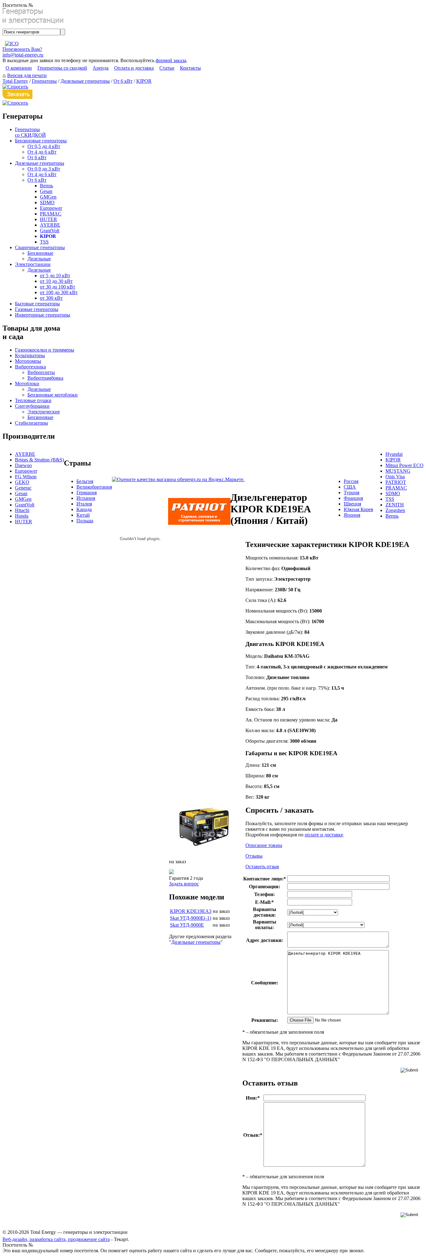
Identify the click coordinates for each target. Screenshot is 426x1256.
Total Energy (15, 81)
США (350, 487)
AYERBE (50, 225)
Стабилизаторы (31, 423)
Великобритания (94, 487)
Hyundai (394, 454)
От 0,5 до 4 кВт (43, 146)
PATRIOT (395, 482)
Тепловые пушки (33, 400)
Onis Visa (395, 476)
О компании (19, 68)
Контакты (190, 68)
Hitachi (22, 510)
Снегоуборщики (32, 406)
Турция (351, 492)
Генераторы (44, 81)
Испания (85, 498)
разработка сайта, (49, 1239)
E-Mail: (264, 902)
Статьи (166, 68)
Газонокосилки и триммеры (44, 349)
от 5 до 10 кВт (55, 275)
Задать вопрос (184, 883)
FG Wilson (25, 476)
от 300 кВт (51, 298)
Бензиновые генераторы (41, 140)
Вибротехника (30, 366)
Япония (352, 515)
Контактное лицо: (264, 878)
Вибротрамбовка (45, 378)
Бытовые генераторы (37, 303)
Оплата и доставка (134, 68)
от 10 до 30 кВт (56, 281)
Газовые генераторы (36, 309)
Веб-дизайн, (16, 1239)
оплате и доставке (324, 834)
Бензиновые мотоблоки (52, 394)
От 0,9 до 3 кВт (43, 168)
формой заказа (171, 60)
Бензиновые (40, 253)
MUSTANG (397, 471)
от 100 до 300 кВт (59, 292)
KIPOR (144, 81)
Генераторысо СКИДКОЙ (30, 132)
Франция (353, 498)
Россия (351, 481)
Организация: (264, 886)
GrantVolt (49, 230)
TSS (44, 241)
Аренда (101, 68)
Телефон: (264, 894)
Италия (84, 503)
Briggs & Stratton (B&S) (39, 459)
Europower (51, 208)
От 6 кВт (123, 81)
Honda (21, 516)
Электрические (43, 411)
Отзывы (254, 856)
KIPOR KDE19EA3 (190, 911)
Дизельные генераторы (85, 81)
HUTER (48, 219)
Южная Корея (358, 509)
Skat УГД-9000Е (187, 925)
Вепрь (46, 185)
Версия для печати (27, 75)
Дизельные (39, 258)
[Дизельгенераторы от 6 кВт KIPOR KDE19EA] (203, 851)
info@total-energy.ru (22, 54)
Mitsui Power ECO (404, 465)
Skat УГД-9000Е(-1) (190, 918)
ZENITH (394, 504)
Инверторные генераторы (42, 315)
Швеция (352, 503)
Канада (84, 509)
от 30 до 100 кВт (57, 286)
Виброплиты (41, 372)
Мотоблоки (27, 383)
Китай (83, 515)
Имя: (253, 1098)
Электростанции (33, 264)
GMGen (48, 196)
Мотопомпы (28, 361)
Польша (84, 520)
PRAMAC (50, 213)
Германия (86, 492)
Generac (23, 487)
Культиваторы (30, 355)
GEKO (22, 482)
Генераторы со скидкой (62, 68)
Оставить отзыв (262, 866)
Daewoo (23, 465)
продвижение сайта (89, 1239)
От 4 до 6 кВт (41, 152)
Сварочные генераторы (40, 247)
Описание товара (263, 845)
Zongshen (395, 510)
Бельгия (84, 481)
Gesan (46, 191)
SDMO (47, 202)
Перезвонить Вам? (22, 49)
